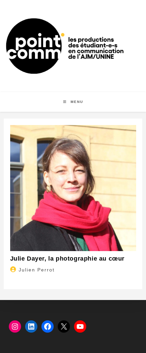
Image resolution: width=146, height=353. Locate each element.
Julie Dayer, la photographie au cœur (67, 258)
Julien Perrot (37, 269)
